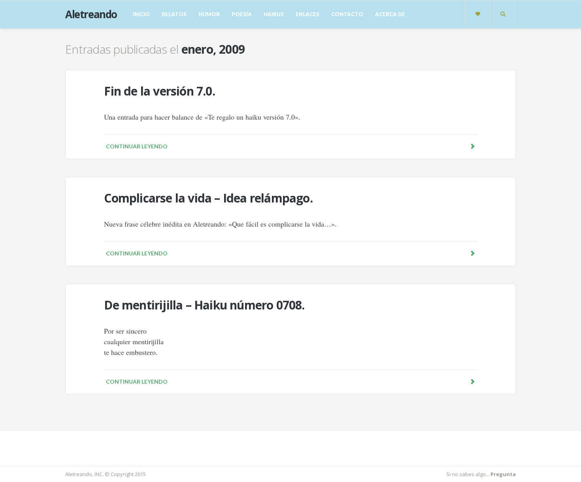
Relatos (174, 14)
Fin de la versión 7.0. (159, 91)
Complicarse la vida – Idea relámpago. (208, 198)
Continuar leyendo (137, 146)
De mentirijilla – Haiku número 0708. (204, 305)
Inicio (141, 14)
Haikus (274, 14)
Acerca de (390, 14)
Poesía (242, 14)
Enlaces (307, 14)
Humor (209, 14)
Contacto (347, 14)
